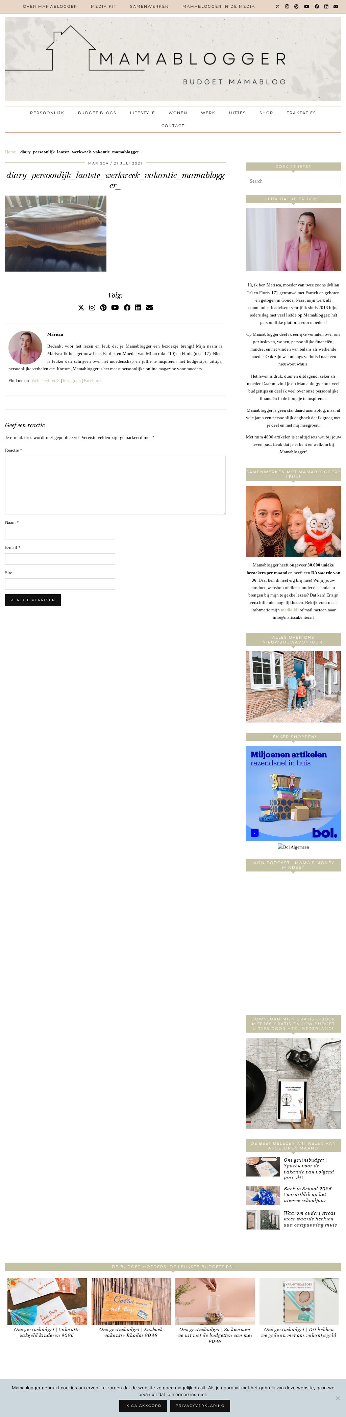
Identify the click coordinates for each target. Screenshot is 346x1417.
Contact (173, 125)
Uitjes (237, 112)
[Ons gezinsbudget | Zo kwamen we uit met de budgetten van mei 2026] (215, 1301)
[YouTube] (307, 6)
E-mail (13, 547)
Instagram (72, 380)
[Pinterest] (296, 6)
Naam (12, 522)
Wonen (178, 112)
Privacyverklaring (200, 1405)
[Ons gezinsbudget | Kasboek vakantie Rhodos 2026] (131, 1301)
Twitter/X (51, 380)
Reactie (13, 450)
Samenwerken (149, 6)
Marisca (98, 163)
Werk (208, 112)
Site (8, 572)
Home (10, 151)
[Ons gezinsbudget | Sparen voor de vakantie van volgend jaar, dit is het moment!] (263, 1166)
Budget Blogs (97, 112)
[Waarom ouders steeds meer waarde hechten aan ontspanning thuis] (263, 1220)
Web (35, 380)
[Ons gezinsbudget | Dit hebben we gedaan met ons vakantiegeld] (299, 1301)
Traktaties (301, 112)
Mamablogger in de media (218, 6)
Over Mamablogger (50, 6)
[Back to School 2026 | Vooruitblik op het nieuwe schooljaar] (263, 1195)
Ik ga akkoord (143, 1405)
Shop (266, 112)
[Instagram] (287, 6)
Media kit (104, 6)
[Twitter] (277, 6)
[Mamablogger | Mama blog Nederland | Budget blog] (173, 59)
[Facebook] (317, 6)
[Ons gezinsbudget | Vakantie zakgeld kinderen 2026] (47, 1301)
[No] (337, 1398)
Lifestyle (142, 112)
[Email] (336, 6)
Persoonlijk (47, 112)
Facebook (93, 380)
